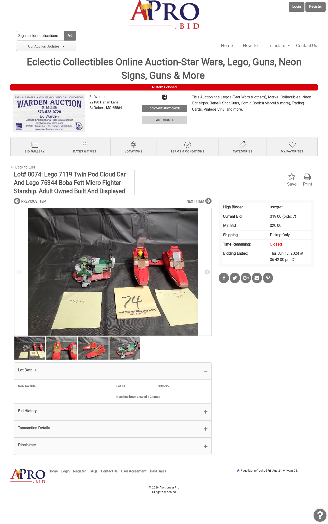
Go (70, 35)
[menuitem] (227, 45)
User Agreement (133, 471)
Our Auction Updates (44, 46)
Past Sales (158, 471)
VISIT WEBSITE (164, 119)
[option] (113, 272)
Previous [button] (18, 271)
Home (227, 45)
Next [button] (206, 271)
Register (315, 7)
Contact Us (306, 45)
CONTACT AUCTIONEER (165, 108)
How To (250, 45)
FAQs (93, 471)
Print (307, 184)
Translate (276, 45)
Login (296, 7)
